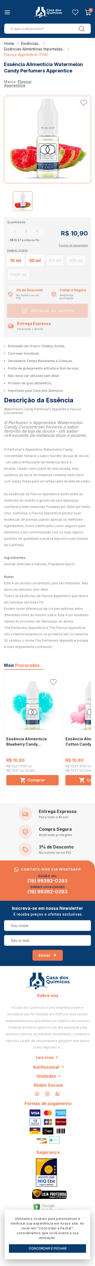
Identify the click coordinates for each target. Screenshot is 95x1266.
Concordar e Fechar (47, 1248)
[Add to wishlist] (83, 103)
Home (9, 43)
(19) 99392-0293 (47, 880)
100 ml (76, 260)
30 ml (35, 260)
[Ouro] (46, 1172)
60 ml (55, 260)
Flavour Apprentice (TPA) (26, 54)
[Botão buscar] (81, 29)
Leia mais (45, 1057)
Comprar (36, 779)
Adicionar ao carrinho (52, 311)
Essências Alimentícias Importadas (33, 49)
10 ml (15, 260)
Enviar (44, 955)
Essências (29, 43)
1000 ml (18, 274)
